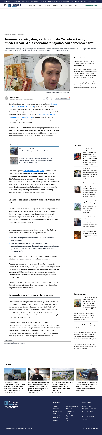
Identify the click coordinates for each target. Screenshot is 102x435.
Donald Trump (56, 1)
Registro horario (48, 1)
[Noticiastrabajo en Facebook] (84, 428)
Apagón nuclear (25, 1)
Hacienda (55, 420)
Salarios (22, 343)
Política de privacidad (88, 416)
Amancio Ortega (65, 1)
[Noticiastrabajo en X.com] (86, 428)
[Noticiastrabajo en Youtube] (94, 428)
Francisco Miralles (14, 97)
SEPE (67, 418)
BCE (42, 1)
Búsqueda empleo (35, 1)
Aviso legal (85, 414)
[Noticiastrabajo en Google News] (97, 428)
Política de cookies (87, 411)
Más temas (69, 421)
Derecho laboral (8, 343)
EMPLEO (40, 5)
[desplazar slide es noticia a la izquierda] (11, 1)
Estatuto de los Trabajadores (34, 171)
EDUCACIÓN (64, 5)
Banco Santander (79, 1)
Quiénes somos (86, 406)
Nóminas (16, 343)
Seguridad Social (70, 416)
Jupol (72, 1)
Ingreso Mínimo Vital (72, 406)
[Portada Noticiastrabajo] (11, 403)
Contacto (84, 419)
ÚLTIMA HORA (32, 5)
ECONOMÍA (47, 5)
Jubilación (69, 409)
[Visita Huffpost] (91, 5)
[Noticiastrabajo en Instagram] (89, 428)
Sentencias (56, 409)
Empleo (55, 406)
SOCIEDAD (55, 5)
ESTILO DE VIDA (73, 5)
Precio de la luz (16, 1)
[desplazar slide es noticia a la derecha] (97, 1)
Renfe (85, 1)
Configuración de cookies (89, 409)
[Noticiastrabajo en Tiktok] (91, 428)
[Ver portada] (14, 5)
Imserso (90, 1)
